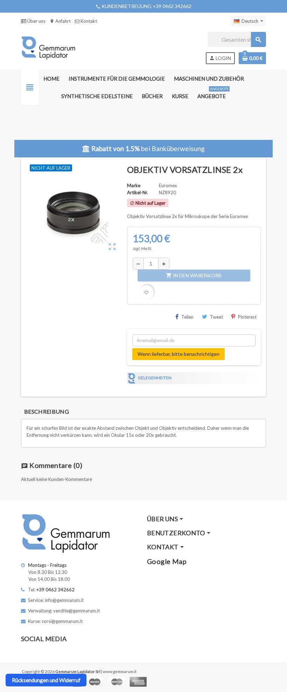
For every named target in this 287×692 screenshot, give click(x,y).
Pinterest (247, 317)
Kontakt (88, 21)
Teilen (187, 317)
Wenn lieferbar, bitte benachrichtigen (178, 354)
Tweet (216, 317)
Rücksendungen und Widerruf (46, 680)
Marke (133, 185)
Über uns (36, 21)
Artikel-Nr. (137, 192)
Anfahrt (60, 21)
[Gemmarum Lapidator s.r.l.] (48, 47)
